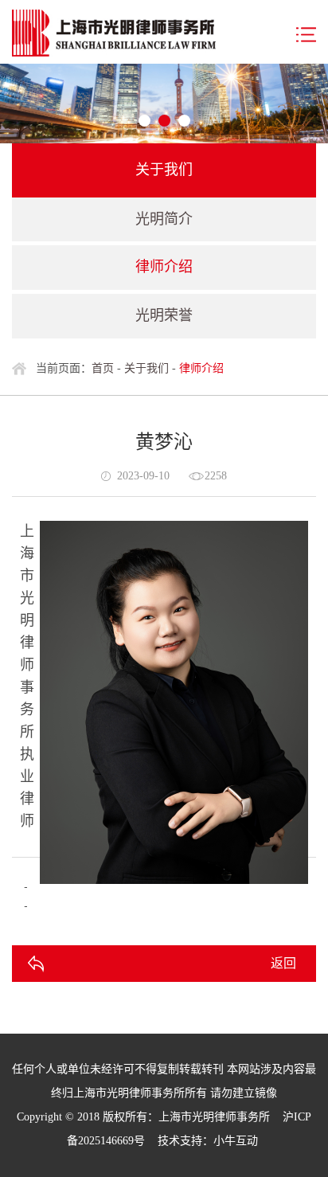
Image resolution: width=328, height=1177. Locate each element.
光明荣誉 (164, 315)
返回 (283, 963)
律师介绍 (164, 267)
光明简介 (164, 219)
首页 (103, 368)
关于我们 (146, 368)
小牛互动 (235, 1141)
